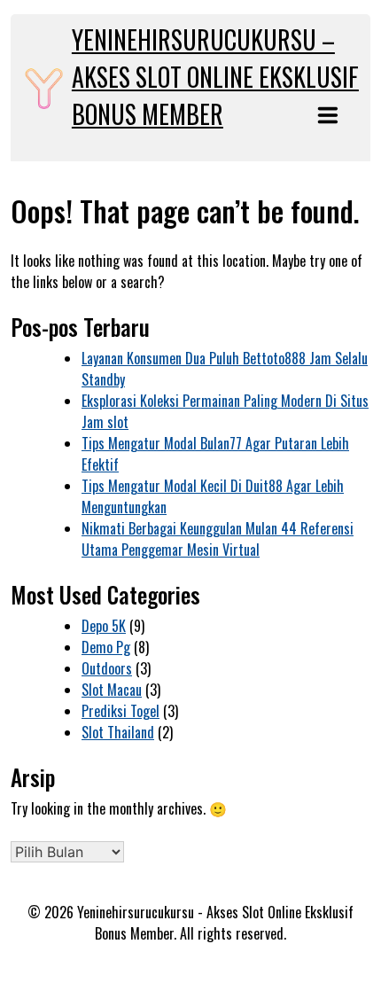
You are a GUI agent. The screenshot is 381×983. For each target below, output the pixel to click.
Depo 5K (104, 625)
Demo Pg (106, 647)
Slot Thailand (118, 732)
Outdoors (107, 668)
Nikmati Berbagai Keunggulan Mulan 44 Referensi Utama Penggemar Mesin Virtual (218, 539)
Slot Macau (112, 689)
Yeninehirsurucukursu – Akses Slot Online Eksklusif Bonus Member (215, 76)
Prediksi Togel (120, 711)
